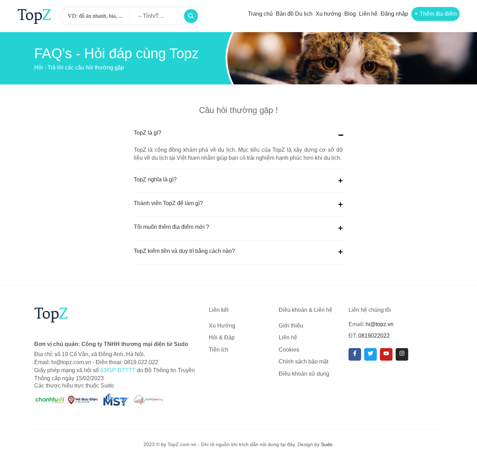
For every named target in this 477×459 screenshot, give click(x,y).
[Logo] (34, 16)
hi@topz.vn (380, 324)
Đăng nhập (394, 14)
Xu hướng (328, 14)
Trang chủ (260, 14)
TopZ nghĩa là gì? (155, 179)
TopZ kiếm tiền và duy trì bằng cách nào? (184, 251)
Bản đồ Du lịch (294, 14)
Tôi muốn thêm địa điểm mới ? (171, 227)
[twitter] (370, 354)
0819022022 (374, 336)
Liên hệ (368, 14)
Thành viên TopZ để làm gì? (168, 203)
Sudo (326, 444)
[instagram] (402, 354)
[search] (191, 16)
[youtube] (386, 354)
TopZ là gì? (147, 133)
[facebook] (354, 354)
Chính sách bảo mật (303, 361)
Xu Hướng (222, 326)
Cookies (289, 350)
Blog (350, 14)
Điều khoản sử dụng (304, 374)
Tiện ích (218, 350)
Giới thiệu (291, 326)
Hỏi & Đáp (222, 337)
